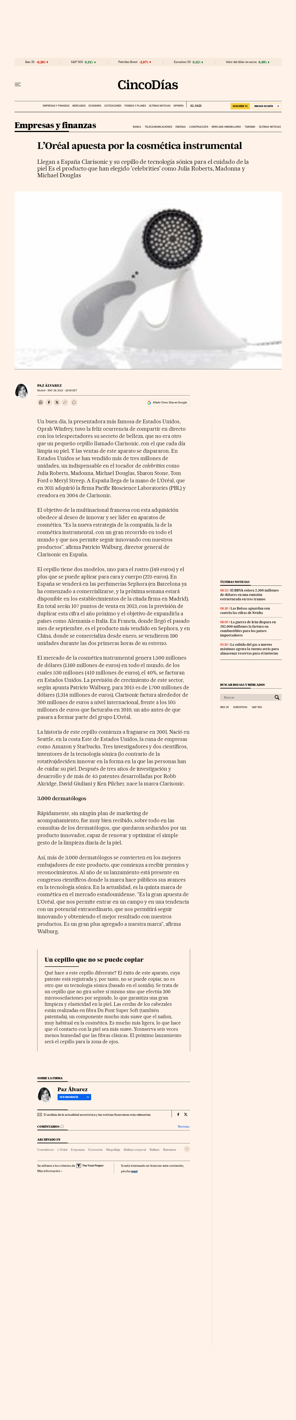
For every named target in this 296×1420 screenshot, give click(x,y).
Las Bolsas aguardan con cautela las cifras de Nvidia (245, 610)
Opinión (178, 105)
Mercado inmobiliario (226, 126)
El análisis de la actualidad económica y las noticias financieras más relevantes (97, 1114)
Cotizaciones (112, 105)
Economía (95, 105)
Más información (48, 1171)
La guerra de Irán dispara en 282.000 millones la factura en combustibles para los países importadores (248, 628)
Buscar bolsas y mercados (242, 684)
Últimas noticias (159, 105)
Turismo (250, 126)
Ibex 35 (29, 62)
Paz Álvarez (49, 385)
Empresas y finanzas (56, 105)
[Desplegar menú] (18, 84)
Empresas (78, 1149)
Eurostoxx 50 (182, 62)
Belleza (154, 1149)
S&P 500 (77, 62)
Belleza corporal (135, 1149)
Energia (181, 126)
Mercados (79, 105)
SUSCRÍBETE (240, 106)
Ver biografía (69, 1097)
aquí (134, 1171)
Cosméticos (45, 1149)
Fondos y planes (135, 105)
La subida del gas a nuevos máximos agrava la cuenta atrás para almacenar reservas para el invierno (249, 648)
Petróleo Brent (127, 62)
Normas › (184, 1126)
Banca (137, 126)
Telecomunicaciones (158, 126)
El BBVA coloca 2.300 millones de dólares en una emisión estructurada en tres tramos (249, 594)
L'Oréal (62, 1149)
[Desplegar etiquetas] (187, 1149)
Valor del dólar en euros (241, 62)
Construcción (198, 126)
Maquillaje (113, 1149)
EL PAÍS (193, 104)
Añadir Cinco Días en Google (170, 402)
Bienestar (169, 1149)
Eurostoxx (240, 707)
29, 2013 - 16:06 (62, 390)
